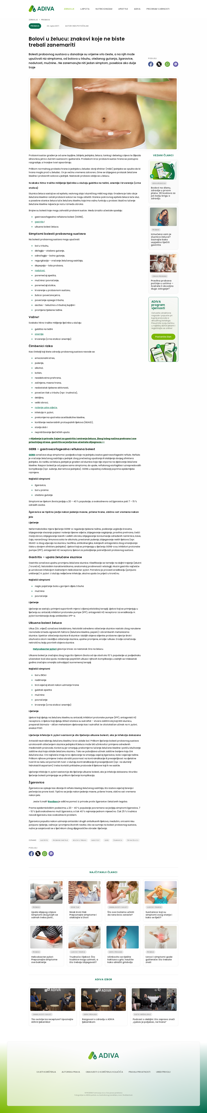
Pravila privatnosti (139, 1071)
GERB (32, 454)
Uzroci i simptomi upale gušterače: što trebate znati (159, 957)
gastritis (39, 221)
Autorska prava (71, 1071)
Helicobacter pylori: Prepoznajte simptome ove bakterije (44, 957)
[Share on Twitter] (159, 64)
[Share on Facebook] (150, 64)
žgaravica (117, 840)
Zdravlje (69, 9)
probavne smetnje (60, 840)
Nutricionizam (104, 9)
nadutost (40, 270)
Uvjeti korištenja (46, 1071)
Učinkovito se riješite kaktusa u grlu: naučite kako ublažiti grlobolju (120, 957)
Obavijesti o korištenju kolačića (104, 1071)
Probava (45, 19)
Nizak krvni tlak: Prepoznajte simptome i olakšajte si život (83, 912)
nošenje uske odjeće (46, 407)
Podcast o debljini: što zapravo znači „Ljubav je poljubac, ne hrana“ (154, 1018)
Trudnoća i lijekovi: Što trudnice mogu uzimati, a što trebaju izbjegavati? (83, 957)
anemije (39, 334)
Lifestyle (123, 9)
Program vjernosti (158, 9)
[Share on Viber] (175, 64)
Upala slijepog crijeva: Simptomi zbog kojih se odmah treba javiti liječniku (44, 913)
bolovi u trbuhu (79, 840)
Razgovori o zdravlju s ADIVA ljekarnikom (98, 1018)
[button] (177, 9)
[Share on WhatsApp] (167, 64)
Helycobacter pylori (45, 649)
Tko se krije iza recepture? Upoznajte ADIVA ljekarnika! (52, 1018)
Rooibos (53, 801)
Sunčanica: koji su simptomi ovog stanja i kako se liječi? (159, 912)
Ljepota (84, 9)
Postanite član (163, 336)
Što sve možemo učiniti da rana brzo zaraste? (120, 911)
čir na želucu (132, 840)
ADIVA (137, 9)
